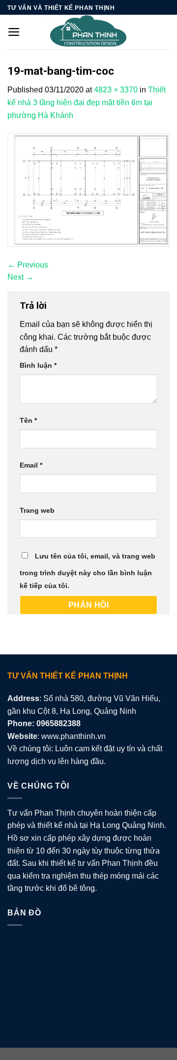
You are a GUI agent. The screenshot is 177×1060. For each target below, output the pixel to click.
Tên (28, 420)
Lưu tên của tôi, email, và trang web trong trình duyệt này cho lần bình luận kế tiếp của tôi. (87, 570)
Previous (27, 265)
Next (20, 277)
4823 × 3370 (116, 90)
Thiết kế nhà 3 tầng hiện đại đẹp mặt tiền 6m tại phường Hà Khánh (86, 102)
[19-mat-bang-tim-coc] (88, 189)
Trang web (37, 510)
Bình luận (38, 365)
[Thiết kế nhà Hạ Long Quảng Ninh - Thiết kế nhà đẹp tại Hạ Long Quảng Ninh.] (88, 32)
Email (31, 465)
